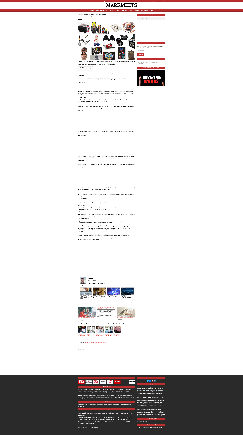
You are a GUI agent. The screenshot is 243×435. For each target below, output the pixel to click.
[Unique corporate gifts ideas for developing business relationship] (87, 312)
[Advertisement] (107, 87)
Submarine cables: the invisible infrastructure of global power (126, 297)
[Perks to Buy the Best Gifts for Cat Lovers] (126, 312)
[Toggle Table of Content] (89, 68)
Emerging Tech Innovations (112, 296)
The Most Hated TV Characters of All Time (99, 297)
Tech (118, 294)
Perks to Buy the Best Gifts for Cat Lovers (125, 317)
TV (105, 294)
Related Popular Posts (83, 69)
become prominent (93, 63)
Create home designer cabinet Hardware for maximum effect (95, 344)
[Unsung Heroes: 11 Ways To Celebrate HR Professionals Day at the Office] (107, 312)
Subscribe (141, 54)
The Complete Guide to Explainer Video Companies (95, 342)
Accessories (108, 16)
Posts (91, 294)
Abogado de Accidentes (142, 421)
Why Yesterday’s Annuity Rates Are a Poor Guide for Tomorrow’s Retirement (86, 297)
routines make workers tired (86, 187)
